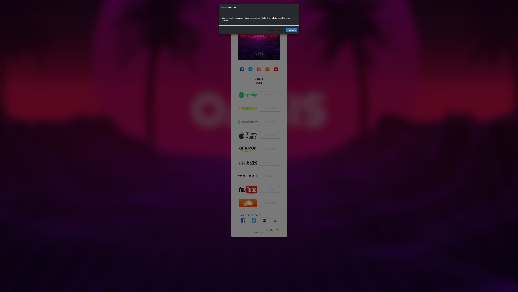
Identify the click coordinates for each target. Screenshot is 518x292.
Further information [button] (275, 30)
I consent (292, 30)
